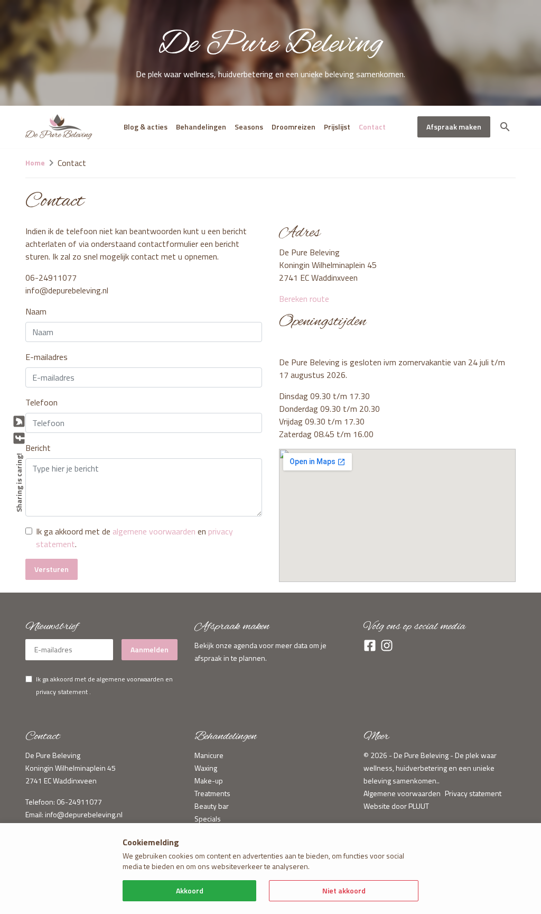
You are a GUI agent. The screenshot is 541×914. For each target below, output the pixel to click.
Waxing (205, 767)
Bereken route (304, 298)
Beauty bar (211, 805)
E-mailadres (46, 356)
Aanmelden (149, 649)
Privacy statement (473, 793)
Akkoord (189, 890)
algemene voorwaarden (154, 531)
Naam (35, 311)
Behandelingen (201, 126)
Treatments (212, 793)
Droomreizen (293, 126)
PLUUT (418, 805)
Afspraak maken (453, 126)
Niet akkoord (344, 890)
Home (35, 162)
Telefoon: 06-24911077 (63, 801)
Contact (372, 126)
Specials (207, 818)
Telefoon (41, 402)
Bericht (38, 447)
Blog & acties (145, 126)
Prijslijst (337, 126)
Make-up (208, 780)
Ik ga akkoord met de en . (134, 537)
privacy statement (62, 692)
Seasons (249, 126)
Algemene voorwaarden (402, 793)
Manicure (208, 755)
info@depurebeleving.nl (84, 814)
